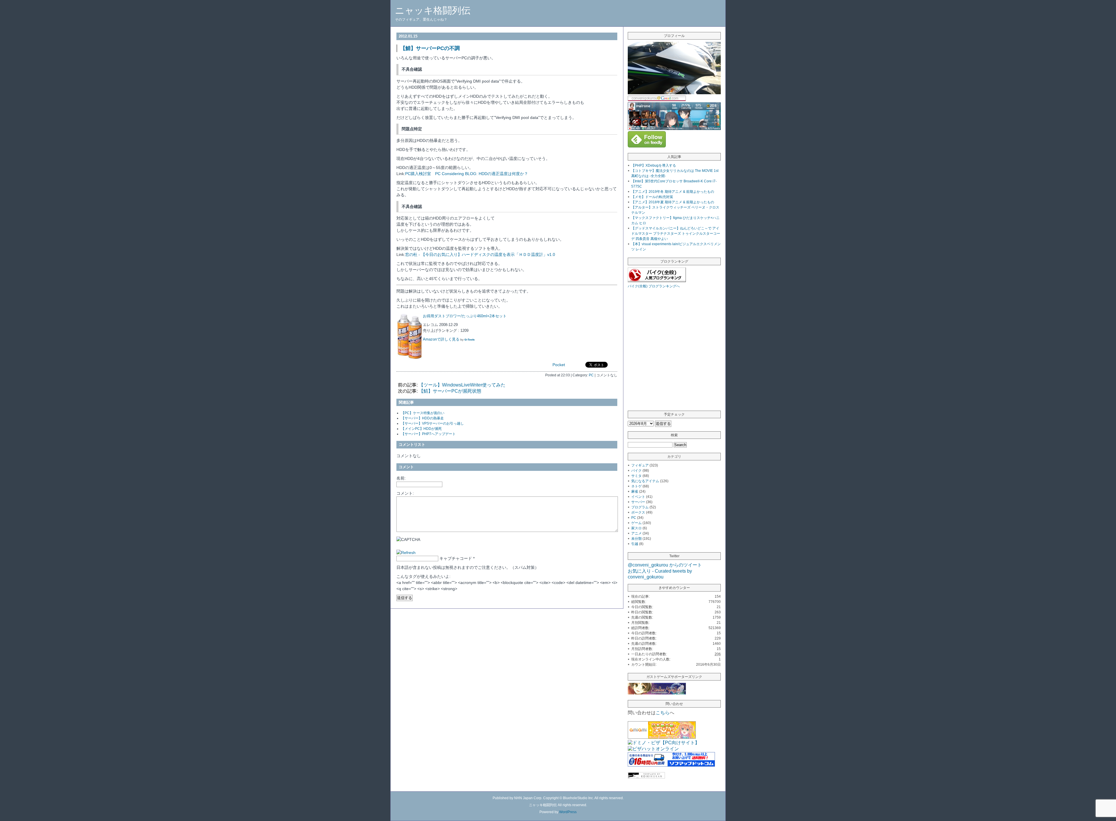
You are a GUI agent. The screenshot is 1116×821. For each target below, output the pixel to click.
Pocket (558, 364)
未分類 (636, 539)
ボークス (638, 512)
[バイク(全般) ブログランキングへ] (657, 280)
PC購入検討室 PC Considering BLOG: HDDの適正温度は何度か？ (466, 173)
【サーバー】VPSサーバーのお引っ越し (432, 423)
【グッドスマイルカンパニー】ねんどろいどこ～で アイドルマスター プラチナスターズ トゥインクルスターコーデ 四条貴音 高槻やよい (675, 233)
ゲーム (636, 523)
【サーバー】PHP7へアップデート (428, 434)
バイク (636, 471)
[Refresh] (406, 552)
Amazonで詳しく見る (441, 339)
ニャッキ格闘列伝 (433, 10)
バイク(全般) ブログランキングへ (654, 286)
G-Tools (469, 339)
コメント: (405, 493)
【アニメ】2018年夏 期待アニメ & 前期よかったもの (672, 202)
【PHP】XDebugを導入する (653, 165)
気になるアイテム (645, 481)
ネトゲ (636, 486)
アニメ (636, 533)
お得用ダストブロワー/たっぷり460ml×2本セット (465, 316)
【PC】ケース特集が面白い (422, 413)
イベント (638, 497)
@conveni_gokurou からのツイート (665, 564)
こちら (663, 712)
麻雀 (634, 491)
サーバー (638, 502)
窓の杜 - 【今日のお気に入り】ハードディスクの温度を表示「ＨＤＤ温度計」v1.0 (480, 254)
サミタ (636, 476)
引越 (634, 544)
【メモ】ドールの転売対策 (652, 197)
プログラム (640, 507)
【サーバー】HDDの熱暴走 (422, 418)
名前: (401, 478)
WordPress (568, 812)
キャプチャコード (455, 558)
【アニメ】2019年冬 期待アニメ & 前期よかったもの (672, 192)
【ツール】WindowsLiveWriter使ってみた (462, 384)
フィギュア (640, 465)
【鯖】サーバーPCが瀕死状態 (450, 391)
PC (591, 375)
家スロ (636, 528)
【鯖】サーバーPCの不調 (430, 48)
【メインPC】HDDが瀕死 (421, 429)
